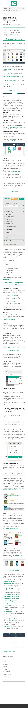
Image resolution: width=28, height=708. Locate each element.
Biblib (20, 171)
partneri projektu (8, 617)
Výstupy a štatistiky (7, 674)
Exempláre (5, 664)
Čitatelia (5, 666)
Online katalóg (6, 671)
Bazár (15, 171)
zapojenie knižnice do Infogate (12, 589)
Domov (4, 10)
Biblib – (14, 301)
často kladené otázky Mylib (11, 596)
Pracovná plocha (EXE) (8, 656)
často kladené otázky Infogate (12, 594)
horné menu (7, 69)
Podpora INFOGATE (8, 24)
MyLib (12, 171)
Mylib (10, 581)
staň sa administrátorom (10, 620)
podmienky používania (10, 600)
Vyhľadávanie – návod (9, 319)
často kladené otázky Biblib (11, 598)
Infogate (6, 581)
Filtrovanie (6, 279)
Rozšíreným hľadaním (15, 127)
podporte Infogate (9, 605)
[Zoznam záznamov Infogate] (14, 63)
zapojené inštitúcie (9, 583)
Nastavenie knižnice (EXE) (9, 659)
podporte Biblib (8, 611)
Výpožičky (5, 669)
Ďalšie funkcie (6, 676)
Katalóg (4, 661)
